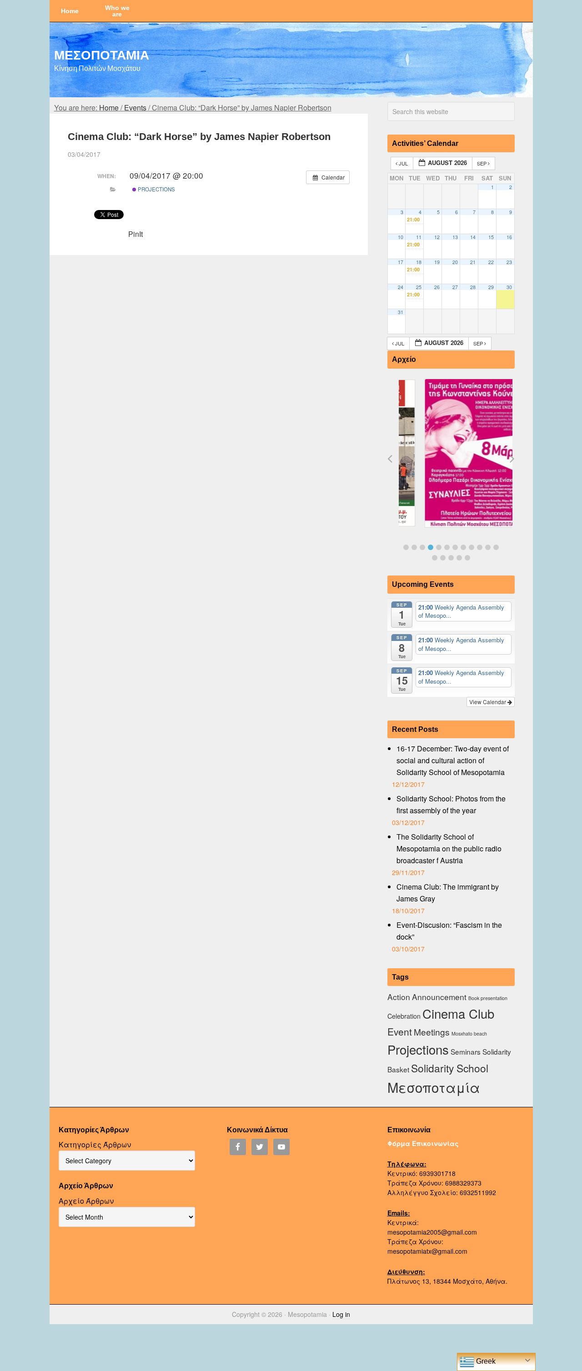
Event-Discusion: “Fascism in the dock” (449, 931)
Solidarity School (449, 1068)
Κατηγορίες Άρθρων (95, 1144)
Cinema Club (458, 1013)
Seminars (466, 1051)
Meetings (432, 1032)
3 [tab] (422, 547)
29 (491, 287)
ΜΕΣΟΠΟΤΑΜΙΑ (101, 54)
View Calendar (488, 702)
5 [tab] (439, 547)
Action (398, 996)
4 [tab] (430, 547)
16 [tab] (459, 557)
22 (491, 262)
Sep (482, 163)
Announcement (439, 996)
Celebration (404, 1016)
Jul (403, 163)
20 (455, 262)
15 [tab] (451, 557)
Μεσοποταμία (433, 1086)
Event (399, 1031)
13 (455, 237)
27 (455, 287)
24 (400, 287)
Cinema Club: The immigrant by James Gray (447, 892)
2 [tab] (414, 547)
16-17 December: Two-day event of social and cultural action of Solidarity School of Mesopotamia (452, 760)
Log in (341, 1314)
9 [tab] (471, 547)
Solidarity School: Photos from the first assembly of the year (451, 804)
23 (509, 262)
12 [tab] (496, 547)
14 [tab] (443, 557)
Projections (155, 189)
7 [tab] (455, 547)
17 (400, 262)
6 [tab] (447, 547)
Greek (485, 1361)
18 (418, 262)
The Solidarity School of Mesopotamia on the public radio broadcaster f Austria (449, 848)
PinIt (135, 234)
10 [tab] (479, 547)
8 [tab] (463, 547)
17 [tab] (467, 557)
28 (473, 287)
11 (418, 237)
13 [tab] (434, 557)
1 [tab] (406, 547)
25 (418, 287)
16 (509, 237)
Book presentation (487, 998)
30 (509, 287)
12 (437, 237)
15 (491, 237)
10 (400, 237)
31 (400, 312)
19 (437, 262)
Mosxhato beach (469, 1033)
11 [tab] (488, 547)
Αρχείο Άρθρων (86, 1201)
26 (437, 287)
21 (473, 262)
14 (473, 237)
